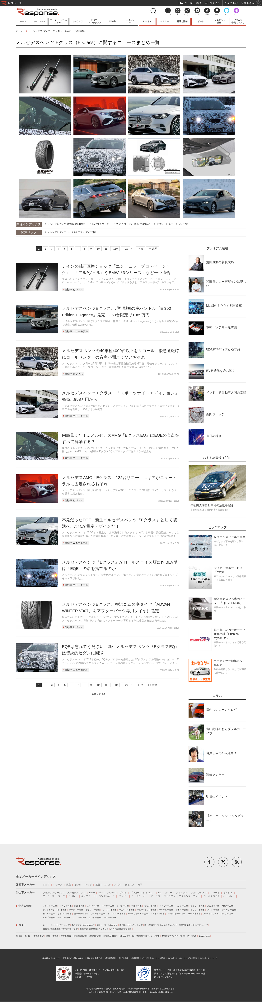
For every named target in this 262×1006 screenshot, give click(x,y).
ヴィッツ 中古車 (65, 914)
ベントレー (229, 896)
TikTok (207, 15)
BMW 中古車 (227, 906)
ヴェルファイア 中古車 (138, 914)
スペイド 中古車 (158, 914)
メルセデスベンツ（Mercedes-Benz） (67, 224)
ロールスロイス (212, 896)
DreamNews (204, 936)
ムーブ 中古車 (49, 917)
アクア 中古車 (182, 910)
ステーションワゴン (179, 224)
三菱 (98, 884)
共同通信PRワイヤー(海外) (173, 936)
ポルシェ (228, 892)
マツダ (88, 884)
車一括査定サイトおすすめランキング (160, 925)
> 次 (140, 248)
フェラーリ (48, 896)
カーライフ (77, 21)
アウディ (111, 892)
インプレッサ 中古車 (116, 914)
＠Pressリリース (126, 936)
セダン (160, 224)
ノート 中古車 (213, 910)
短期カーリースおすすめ (107, 925)
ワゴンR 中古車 (79, 917)
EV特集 (112, 21)
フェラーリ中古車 (126, 910)
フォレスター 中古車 (176, 914)
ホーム (23, 21)
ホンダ (77, 884)
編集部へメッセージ (51, 958)
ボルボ (123, 892)
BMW (92, 892)
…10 (115, 248)
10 (98, 248)
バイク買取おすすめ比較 (120, 929)
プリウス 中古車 (166, 910)
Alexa (226, 15)
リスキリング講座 (219, 21)
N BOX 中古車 (64, 917)
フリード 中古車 (98, 914)
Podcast (236, 15)
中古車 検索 (66, 936)
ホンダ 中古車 (93, 906)
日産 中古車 (79, 906)
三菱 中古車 (136, 906)
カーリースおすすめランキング (56, 925)
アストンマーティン (189, 896)
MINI (100, 892)
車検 (48, 936)
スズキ (117, 884)
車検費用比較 (95, 936)
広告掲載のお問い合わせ (73, 958)
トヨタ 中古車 (65, 906)
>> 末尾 (152, 248)
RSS (216, 15)
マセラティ (169, 896)
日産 (68, 884)
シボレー (73, 896)
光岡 (140, 884)
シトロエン (149, 892)
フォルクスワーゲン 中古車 (54, 910)
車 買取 (19, 936)
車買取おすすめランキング (131, 925)
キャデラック (88, 896)
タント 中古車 (95, 917)
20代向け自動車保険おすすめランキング (60, 929)
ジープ (61, 896)
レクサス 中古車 (50, 906)
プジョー (134, 892)
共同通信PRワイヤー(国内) (147, 936)
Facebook (168, 15)
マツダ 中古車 (108, 906)
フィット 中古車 (197, 910)
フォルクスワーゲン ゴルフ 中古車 (218, 914)
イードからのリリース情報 (153, 958)
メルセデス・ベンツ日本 (83, 232)
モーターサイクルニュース (58, 21)
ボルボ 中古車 (213, 906)
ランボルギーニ (107, 896)
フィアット (181, 892)
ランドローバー (139, 896)
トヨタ (46, 884)
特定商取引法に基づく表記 (116, 958)
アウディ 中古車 (76, 910)
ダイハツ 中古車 (166, 906)
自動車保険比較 (80, 936)
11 (106, 248)
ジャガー (123, 896)
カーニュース (39, 21)
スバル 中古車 (123, 906)
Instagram (187, 15)
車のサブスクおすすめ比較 (83, 925)
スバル (107, 884)
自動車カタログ (110, 936)
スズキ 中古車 (150, 906)
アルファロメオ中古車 (146, 910)
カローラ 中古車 (81, 914)
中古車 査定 (39, 936)
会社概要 (135, 958)
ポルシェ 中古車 (197, 906)
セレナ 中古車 (49, 914)
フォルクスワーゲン (53, 892)
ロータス (155, 896)
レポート (199, 21)
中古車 (55, 936)
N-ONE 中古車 (110, 917)
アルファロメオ (199, 892)
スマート (215, 892)
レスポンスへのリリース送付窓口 (182, 958)
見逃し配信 (182, 21)
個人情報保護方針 (94, 958)
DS (159, 892)
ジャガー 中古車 (109, 910)
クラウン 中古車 (229, 910)
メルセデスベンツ (56, 232)
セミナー (165, 21)
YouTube (197, 15)
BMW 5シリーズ (100, 224)
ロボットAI (130, 21)
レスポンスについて (208, 958)
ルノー (168, 892)
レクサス (58, 884)
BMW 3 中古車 (194, 914)
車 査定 (28, 936)
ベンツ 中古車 (182, 906)
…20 (125, 248)
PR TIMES (192, 936)
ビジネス (147, 21)
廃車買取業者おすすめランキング (193, 925)
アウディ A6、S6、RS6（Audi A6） (132, 224)
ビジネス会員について (238, 21)
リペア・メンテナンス (95, 21)
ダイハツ (129, 884)
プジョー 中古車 (93, 910)
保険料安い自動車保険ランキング (94, 929)
